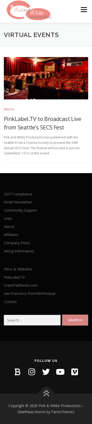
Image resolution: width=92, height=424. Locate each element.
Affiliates (11, 234)
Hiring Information (19, 251)
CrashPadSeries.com (21, 285)
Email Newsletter (18, 202)
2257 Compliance (18, 194)
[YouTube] (60, 372)
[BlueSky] (17, 372)
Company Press (17, 242)
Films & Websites (18, 269)
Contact (10, 301)
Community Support (20, 210)
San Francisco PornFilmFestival (29, 293)
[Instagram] (32, 372)
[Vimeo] (74, 372)
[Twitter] (46, 372)
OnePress (26, 411)
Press (9, 109)
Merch (9, 226)
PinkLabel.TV (14, 277)
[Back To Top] (46, 394)
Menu (83, 9)
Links (8, 218)
